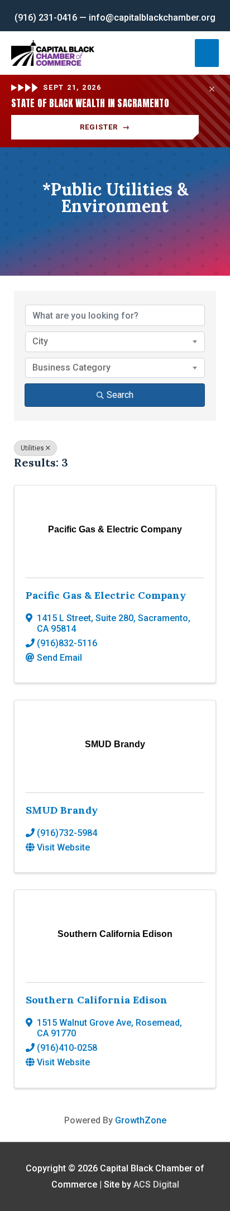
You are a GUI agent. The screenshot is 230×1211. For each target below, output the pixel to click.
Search (120, 395)
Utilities (32, 448)
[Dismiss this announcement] (212, 89)
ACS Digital (156, 1184)
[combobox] (115, 341)
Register (105, 127)
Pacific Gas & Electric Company (106, 595)
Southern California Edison (96, 999)
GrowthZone (140, 1120)
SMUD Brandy (62, 810)
